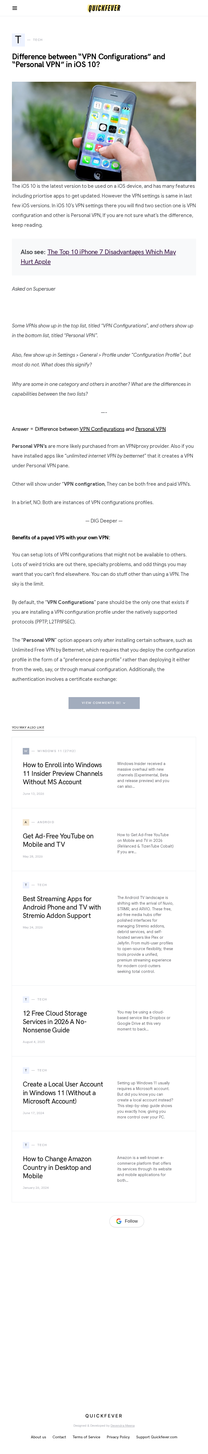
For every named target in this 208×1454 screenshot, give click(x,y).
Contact (59, 1437)
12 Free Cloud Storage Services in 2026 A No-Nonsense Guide (55, 1022)
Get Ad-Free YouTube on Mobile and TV (58, 840)
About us (38, 1437)
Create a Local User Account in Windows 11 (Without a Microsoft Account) (63, 1092)
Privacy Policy (118, 1437)
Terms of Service (86, 1437)
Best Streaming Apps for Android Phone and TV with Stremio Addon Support (62, 907)
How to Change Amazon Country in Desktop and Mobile (57, 1167)
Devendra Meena (122, 1426)
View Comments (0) (101, 703)
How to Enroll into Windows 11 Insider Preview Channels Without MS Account (62, 773)
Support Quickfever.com (156, 1437)
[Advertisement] (52, 1296)
